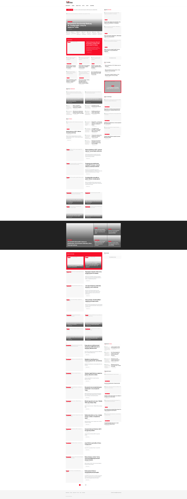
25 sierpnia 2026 (113, 356)
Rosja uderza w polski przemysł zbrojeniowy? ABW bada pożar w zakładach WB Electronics (87, 9)
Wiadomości (68, 5)
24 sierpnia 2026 (107, 24)
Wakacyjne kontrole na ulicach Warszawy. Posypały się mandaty (116, 365)
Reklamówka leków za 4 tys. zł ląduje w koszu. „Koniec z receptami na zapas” (93, 416)
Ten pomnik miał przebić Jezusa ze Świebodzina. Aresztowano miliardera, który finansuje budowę (79, 243)
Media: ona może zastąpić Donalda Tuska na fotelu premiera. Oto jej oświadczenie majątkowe (112, 50)
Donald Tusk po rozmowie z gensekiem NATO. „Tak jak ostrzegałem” (71, 66)
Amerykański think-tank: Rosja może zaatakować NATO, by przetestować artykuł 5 (93, 100)
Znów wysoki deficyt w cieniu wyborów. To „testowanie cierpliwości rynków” (71, 81)
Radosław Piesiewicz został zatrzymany (93, 215)
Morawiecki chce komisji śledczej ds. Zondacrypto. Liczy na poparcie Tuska (80, 25)
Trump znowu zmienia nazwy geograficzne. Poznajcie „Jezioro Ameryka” (97, 136)
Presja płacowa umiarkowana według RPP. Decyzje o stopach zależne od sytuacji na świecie (92, 165)
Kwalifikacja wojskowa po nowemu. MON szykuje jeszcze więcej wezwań (96, 112)
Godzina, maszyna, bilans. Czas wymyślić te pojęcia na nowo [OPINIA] (113, 244)
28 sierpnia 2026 (69, 83)
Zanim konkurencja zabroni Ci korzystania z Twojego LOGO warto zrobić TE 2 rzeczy (93, 43)
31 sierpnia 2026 (107, 111)
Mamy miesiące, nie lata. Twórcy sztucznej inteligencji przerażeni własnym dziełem (92, 458)
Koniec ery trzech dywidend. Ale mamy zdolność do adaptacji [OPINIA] (113, 231)
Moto (83, 5)
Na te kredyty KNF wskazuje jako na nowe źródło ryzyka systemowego (96, 73)
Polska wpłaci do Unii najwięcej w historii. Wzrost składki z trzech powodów (84, 66)
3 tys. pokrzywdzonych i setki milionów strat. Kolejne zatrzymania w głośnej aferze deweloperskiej (74, 201)
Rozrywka (92, 5)
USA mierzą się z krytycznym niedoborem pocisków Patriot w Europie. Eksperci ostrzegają (78, 112)
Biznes (73, 5)
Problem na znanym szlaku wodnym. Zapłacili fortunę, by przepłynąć (96, 66)
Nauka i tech (78, 5)
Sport (87, 5)
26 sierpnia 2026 (88, 288)
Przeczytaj (89, 52)
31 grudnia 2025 (107, 67)
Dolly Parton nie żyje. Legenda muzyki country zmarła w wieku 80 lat (115, 359)
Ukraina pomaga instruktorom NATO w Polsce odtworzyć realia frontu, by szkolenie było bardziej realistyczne (75, 100)
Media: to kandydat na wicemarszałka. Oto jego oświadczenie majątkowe (77, 106)
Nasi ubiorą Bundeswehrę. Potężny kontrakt (112, 383)
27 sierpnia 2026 (75, 114)
